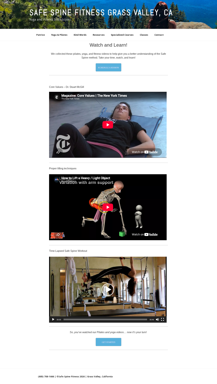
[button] (108, 289)
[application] (108, 290)
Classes (144, 35)
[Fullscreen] (162, 319)
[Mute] (157, 319)
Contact (159, 35)
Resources (99, 35)
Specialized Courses (122, 35)
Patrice (40, 35)
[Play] (53, 319)
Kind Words (80, 35)
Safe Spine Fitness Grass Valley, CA (101, 12)
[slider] (105, 319)
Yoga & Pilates (59, 35)
